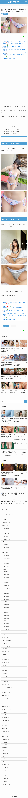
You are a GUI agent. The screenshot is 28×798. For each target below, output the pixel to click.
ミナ (6, 773)
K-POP (5, 767)
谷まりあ (6, 684)
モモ (6, 778)
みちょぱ (6, 689)
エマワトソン (7, 786)
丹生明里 (6, 593)
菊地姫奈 (6, 659)
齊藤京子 (6, 585)
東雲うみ (6, 667)
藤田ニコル (6, 692)
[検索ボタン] (26, 2)
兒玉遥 (6, 544)
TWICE (5, 770)
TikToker (6, 516)
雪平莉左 (6, 676)
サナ (6, 775)
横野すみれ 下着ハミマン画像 (11, 131)
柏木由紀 (6, 533)
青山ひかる (6, 643)
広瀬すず (6, 731)
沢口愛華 (6, 662)
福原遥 (5, 736)
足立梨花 (6, 703)
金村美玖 (6, 577)
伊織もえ (6, 634)
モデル (5, 679)
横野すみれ (5, 13)
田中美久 (6, 547)
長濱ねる (6, 590)
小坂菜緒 (6, 582)
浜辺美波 (6, 725)
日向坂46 (6, 569)
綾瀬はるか (6, 706)
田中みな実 (6, 753)
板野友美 (6, 528)
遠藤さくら (7, 609)
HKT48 (5, 541)
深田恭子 (6, 733)
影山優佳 (6, 571)
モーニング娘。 (7, 560)
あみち (6, 519)
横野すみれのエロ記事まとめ (11, 133)
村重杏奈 (6, 550)
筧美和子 (6, 656)
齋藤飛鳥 (6, 618)
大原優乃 (6, 651)
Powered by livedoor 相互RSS (8, 58)
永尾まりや (7, 539)
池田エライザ (7, 709)
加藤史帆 (6, 574)
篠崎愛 (5, 665)
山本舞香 (6, 744)
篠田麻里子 (7, 536)
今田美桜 (6, 712)
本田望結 (6, 739)
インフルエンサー (8, 514)
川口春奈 (6, 717)
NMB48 (5, 552)
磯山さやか (6, 646)
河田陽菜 (6, 580)
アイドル (6, 522)
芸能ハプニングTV (14, 2)
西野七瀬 (6, 623)
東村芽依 (6, 596)
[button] (4, 36)
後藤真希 (6, 563)
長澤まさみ (6, 742)
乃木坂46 (6, 601)
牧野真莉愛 (7, 566)
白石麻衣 (6, 620)
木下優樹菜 (6, 681)
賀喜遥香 (6, 612)
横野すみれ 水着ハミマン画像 (11, 129)
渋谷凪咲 (6, 555)
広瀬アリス (6, 728)
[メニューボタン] (2, 2)
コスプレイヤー (7, 632)
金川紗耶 (6, 615)
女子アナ (6, 750)
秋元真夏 (6, 604)
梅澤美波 (6, 607)
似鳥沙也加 (6, 673)
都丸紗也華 (6, 670)
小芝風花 (6, 720)
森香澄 (5, 756)
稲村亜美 (6, 648)
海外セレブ (6, 784)
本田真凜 (6, 764)
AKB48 (6, 525)
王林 (5, 761)
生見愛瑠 (6, 695)
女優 (5, 701)
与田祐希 (6, 629)
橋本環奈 (6, 723)
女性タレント (7, 758)
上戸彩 (5, 714)
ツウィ (6, 781)
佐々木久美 (7, 588)
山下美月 (6, 626)
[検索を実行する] (25, 401)
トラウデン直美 (7, 687)
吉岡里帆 (6, 747)
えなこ (5, 637)
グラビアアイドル (8, 640)
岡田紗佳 (6, 654)
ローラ (5, 698)
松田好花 (6, 599)
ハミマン (13, 326)
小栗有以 (6, 530)
